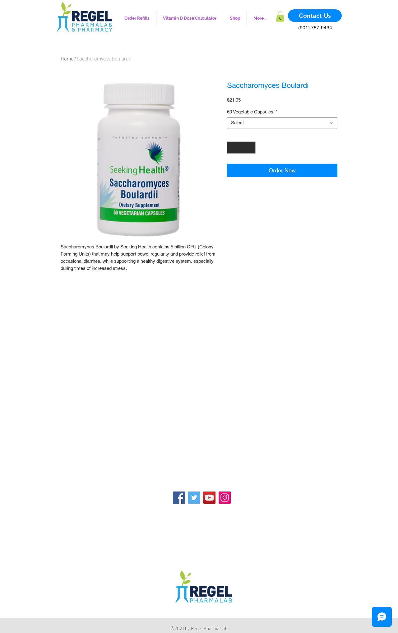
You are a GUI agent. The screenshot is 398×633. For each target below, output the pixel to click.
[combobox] (282, 122)
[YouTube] (209, 498)
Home (67, 58)
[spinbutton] (241, 147)
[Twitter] (194, 498)
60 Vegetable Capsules (252, 111)
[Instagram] (225, 498)
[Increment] (251, 147)
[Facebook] (179, 498)
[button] (280, 16)
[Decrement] (232, 147)
